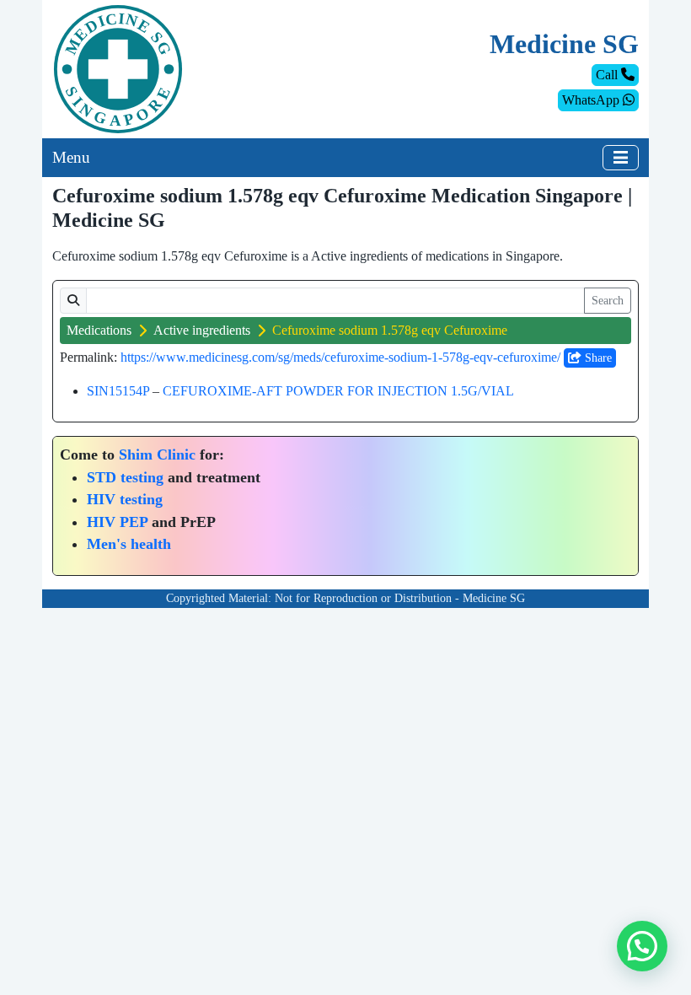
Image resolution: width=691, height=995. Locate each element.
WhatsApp (592, 100)
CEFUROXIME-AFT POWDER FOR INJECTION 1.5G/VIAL (338, 391)
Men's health (129, 543)
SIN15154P (118, 391)
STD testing (125, 477)
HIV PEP (117, 522)
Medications (99, 330)
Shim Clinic (157, 454)
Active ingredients (201, 330)
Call (608, 74)
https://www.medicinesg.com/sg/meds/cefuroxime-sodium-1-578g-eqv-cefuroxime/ (340, 357)
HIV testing (125, 499)
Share (596, 358)
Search (608, 300)
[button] (642, 946)
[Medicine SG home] (118, 68)
